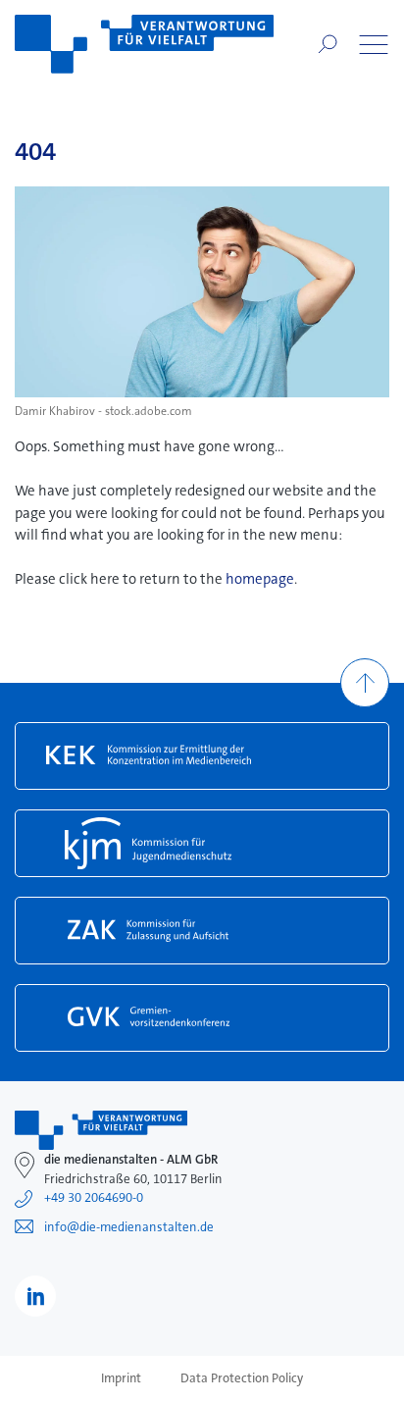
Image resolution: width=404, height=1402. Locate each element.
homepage (260, 579)
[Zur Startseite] (144, 44)
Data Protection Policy (241, 1378)
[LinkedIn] (35, 1296)
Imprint (121, 1378)
